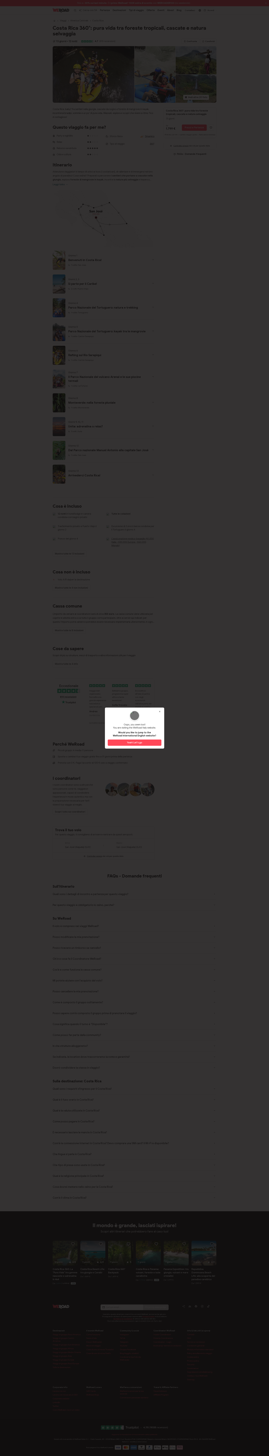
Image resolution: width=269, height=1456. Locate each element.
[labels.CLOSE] (160, 711)
